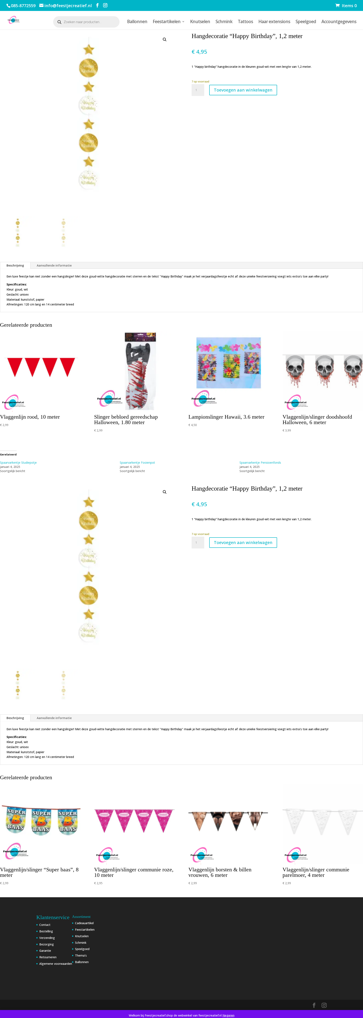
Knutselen (200, 22)
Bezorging (46, 944)
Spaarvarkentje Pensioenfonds (260, 463)
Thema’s (81, 955)
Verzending (47, 938)
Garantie (45, 951)
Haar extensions (274, 22)
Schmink (224, 22)
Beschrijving (15, 265)
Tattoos (245, 22)
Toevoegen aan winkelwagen (243, 90)
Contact (44, 925)
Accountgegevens (338, 22)
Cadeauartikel (84, 923)
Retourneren (48, 957)
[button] (164, 39)
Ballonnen (137, 22)
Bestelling (46, 931)
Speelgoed (306, 22)
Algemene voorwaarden (55, 964)
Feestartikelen (166, 22)
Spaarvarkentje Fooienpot (137, 463)
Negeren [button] (228, 1015)
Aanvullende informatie (54, 265)
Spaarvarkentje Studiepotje (18, 463)
